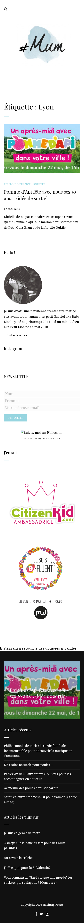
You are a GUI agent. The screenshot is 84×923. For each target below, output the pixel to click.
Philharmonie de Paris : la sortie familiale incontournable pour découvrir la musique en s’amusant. (38, 751)
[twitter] (41, 914)
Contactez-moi (16, 335)
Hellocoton (55, 438)
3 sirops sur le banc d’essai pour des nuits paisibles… (34, 845)
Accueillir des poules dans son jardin (31, 788)
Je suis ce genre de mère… (23, 833)
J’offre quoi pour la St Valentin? (27, 868)
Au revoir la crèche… (19, 858)
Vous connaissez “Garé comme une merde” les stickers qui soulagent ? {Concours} (38, 880)
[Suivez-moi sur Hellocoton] (42, 432)
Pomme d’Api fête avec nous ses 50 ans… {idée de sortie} (40, 195)
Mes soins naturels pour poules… (28, 765)
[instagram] (47, 914)
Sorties (39, 184)
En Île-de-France (17, 184)
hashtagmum (40, 438)
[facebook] (36, 914)
